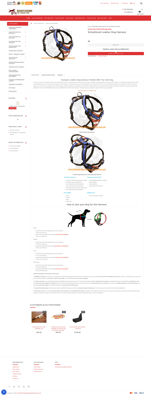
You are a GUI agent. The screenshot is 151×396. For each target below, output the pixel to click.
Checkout (125, 3)
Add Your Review (102, 56)
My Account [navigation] (116, 3)
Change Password (38, 369)
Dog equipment (14, 148)
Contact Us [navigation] (106, 3)
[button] (141, 3)
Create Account (37, 371)
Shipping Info (16, 367)
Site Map (15, 376)
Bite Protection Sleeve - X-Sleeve (77, 327)
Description (35, 75)
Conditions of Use (17, 373)
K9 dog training (14, 150)
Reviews (59, 75)
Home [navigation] (31, 23)
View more (12, 108)
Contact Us (129, 12)
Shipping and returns (48, 75)
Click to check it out (115, 53)
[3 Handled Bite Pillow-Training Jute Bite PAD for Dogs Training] (58, 317)
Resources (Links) (14, 130)
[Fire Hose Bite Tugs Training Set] (39, 317)
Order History (37, 367)
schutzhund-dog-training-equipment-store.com (29, 393)
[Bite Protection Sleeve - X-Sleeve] (77, 317)
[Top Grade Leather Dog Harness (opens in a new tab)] (87, 153)
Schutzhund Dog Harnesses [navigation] (39, 23)
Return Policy (16, 371)
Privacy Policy (16, 369)
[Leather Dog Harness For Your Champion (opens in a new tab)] (87, 111)
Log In (133, 3)
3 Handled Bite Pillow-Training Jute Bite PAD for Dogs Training (58, 328)
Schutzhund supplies (15, 146)
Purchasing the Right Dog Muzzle (63, 367)
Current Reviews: (92, 56)
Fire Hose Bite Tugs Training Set (39, 327)
